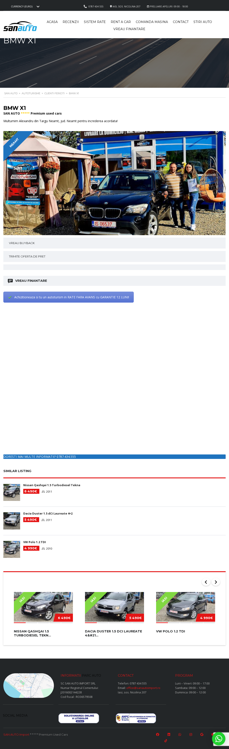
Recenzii (71, 22)
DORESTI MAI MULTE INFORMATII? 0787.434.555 (39, 456)
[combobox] (24, 6)
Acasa (52, 22)
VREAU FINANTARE (31, 281)
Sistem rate (95, 22)
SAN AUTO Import (16, 734)
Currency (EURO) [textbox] (21, 6)
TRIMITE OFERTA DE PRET (27, 256)
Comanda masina (152, 22)
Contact (181, 22)
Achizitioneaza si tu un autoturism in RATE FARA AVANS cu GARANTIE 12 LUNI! (71, 297)
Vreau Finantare (129, 29)
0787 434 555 (138, 683)
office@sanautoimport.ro (143, 688)
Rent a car (121, 22)
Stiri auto (202, 22)
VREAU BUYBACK (22, 243)
